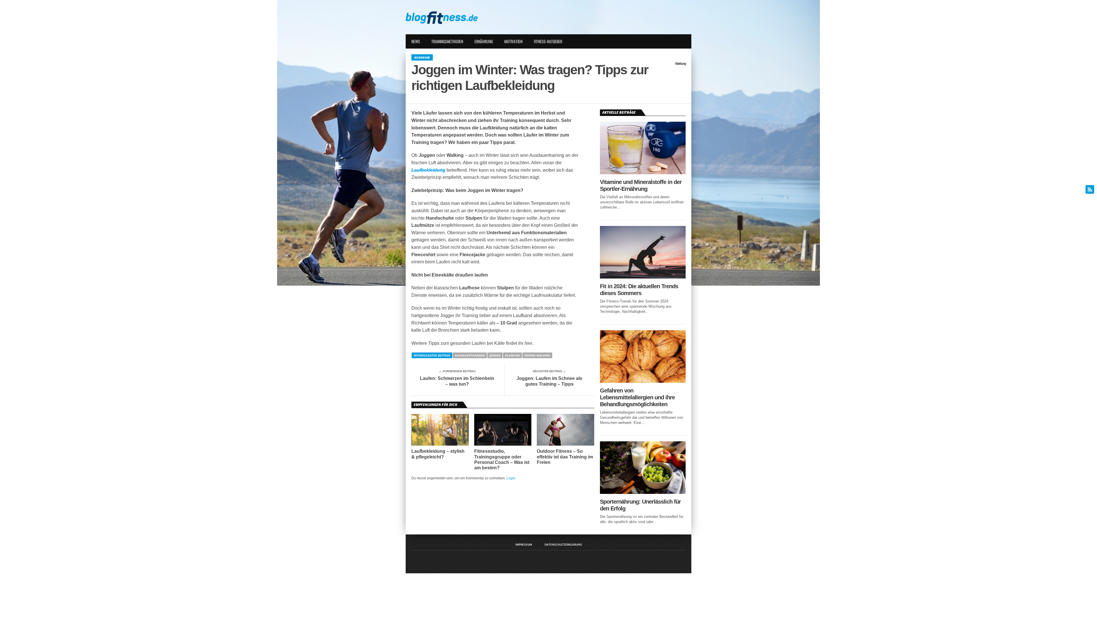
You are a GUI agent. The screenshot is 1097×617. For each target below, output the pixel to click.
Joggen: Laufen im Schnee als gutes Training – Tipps (549, 381)
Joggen (495, 355)
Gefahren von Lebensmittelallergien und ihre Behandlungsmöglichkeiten (637, 397)
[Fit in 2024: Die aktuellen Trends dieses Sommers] (643, 277)
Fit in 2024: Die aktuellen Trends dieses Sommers (639, 289)
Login (511, 478)
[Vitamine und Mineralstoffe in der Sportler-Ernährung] (643, 172)
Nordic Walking (537, 355)
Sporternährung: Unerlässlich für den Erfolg (640, 505)
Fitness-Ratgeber (548, 41)
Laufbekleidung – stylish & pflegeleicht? (438, 454)
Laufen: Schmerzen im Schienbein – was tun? (457, 381)
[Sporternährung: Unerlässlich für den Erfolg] (643, 492)
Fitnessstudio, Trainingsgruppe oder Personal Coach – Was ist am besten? (501, 459)
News (415, 41)
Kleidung (512, 355)
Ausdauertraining (470, 355)
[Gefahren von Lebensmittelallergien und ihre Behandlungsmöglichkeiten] (643, 381)
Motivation (513, 41)
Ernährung (484, 41)
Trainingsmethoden (447, 41)
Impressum (523, 544)
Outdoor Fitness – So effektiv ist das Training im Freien (565, 456)
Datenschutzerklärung (563, 544)
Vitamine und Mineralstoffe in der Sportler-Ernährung (641, 185)
